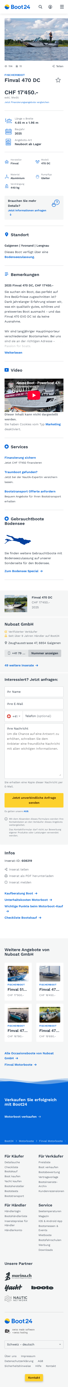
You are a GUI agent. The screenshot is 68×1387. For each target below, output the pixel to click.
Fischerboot (15, 74)
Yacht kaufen (13, 1181)
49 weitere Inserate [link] (19, 665)
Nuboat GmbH (19, 624)
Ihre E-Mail (15, 704)
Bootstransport (14, 1196)
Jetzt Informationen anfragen (27, 210)
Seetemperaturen (50, 1211)
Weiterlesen (13, 352)
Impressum (28, 1356)
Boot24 (9, 1140)
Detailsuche (12, 1162)
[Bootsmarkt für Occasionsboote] (17, 6)
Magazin (44, 1216)
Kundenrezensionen (51, 1191)
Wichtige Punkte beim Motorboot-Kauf (34, 906)
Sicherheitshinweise (18, 1365)
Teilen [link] (59, 66)
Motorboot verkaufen (21, 1116)
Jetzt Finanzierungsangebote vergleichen (27, 102)
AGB (26, 811)
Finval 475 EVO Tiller (27, 1030)
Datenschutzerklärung (19, 1361)
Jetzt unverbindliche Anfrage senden (34, 800)
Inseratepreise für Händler (16, 1223)
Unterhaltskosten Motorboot (26, 900)
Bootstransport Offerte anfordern (30, 491)
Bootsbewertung (49, 1172)
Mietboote (45, 1235)
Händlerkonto (13, 1230)
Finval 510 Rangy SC (26, 989)
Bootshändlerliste (16, 1216)
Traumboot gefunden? (21, 472)
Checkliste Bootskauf (21, 917)
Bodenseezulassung (19, 257)
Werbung (44, 1244)
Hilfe (38, 1365)
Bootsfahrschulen (50, 1240)
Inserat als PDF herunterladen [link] (31, 876)
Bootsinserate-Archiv (48, 1184)
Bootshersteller (14, 1186)
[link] (18, 982)
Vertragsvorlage (48, 1177)
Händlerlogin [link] (13, 1211)
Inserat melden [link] (20, 882)
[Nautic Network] (16, 1298)
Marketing (53, 424)
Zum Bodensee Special (21, 571)
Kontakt (34, 1377)
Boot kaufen (12, 1176)
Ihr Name (14, 692)
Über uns (10, 1356)
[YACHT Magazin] (13, 1287)
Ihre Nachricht (17, 728)
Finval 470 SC (52, 989)
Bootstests (11, 1191)
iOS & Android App (50, 1221)
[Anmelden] (51, 6)
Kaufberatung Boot (19, 893)
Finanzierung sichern (20, 457)
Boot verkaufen (48, 1167)
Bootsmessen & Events (48, 1228)
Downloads (46, 1249)
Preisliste (44, 1162)
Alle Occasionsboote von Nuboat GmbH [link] (29, 1055)
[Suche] (41, 6)
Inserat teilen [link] (19, 869)
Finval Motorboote (18, 1064)
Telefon (38, 716)
